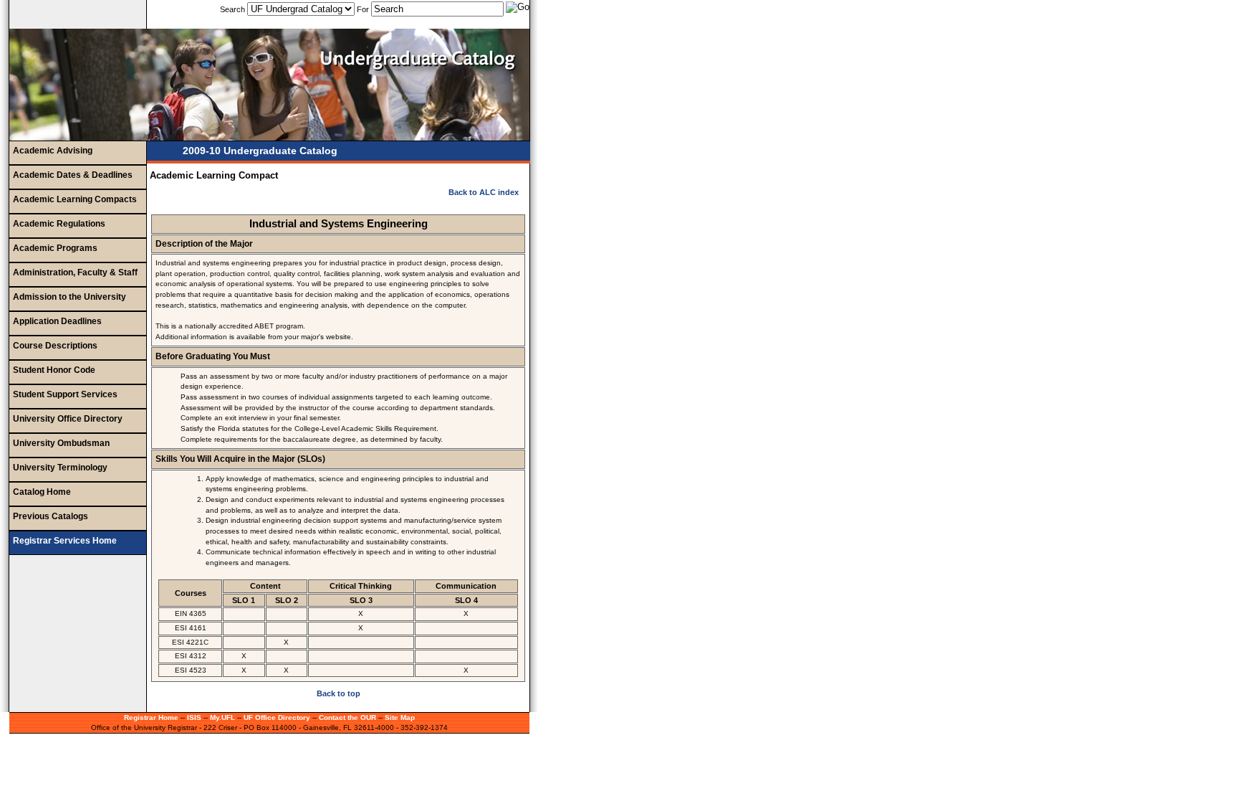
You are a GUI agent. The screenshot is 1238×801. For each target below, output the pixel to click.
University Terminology (60, 468)
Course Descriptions (55, 346)
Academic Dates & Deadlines (73, 175)
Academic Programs (55, 248)
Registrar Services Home (65, 541)
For (363, 9)
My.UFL (222, 717)
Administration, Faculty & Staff (75, 272)
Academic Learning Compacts (75, 199)
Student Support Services (65, 394)
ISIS (194, 717)
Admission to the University (69, 297)
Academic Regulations (59, 224)
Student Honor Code (54, 370)
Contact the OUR (347, 717)
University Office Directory (68, 419)
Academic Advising (52, 151)
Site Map (400, 717)
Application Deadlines (57, 321)
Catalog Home (42, 492)
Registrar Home (151, 717)
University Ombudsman (61, 443)
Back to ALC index (483, 192)
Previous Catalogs (50, 516)
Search (233, 9)
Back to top (338, 693)
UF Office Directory (277, 717)
